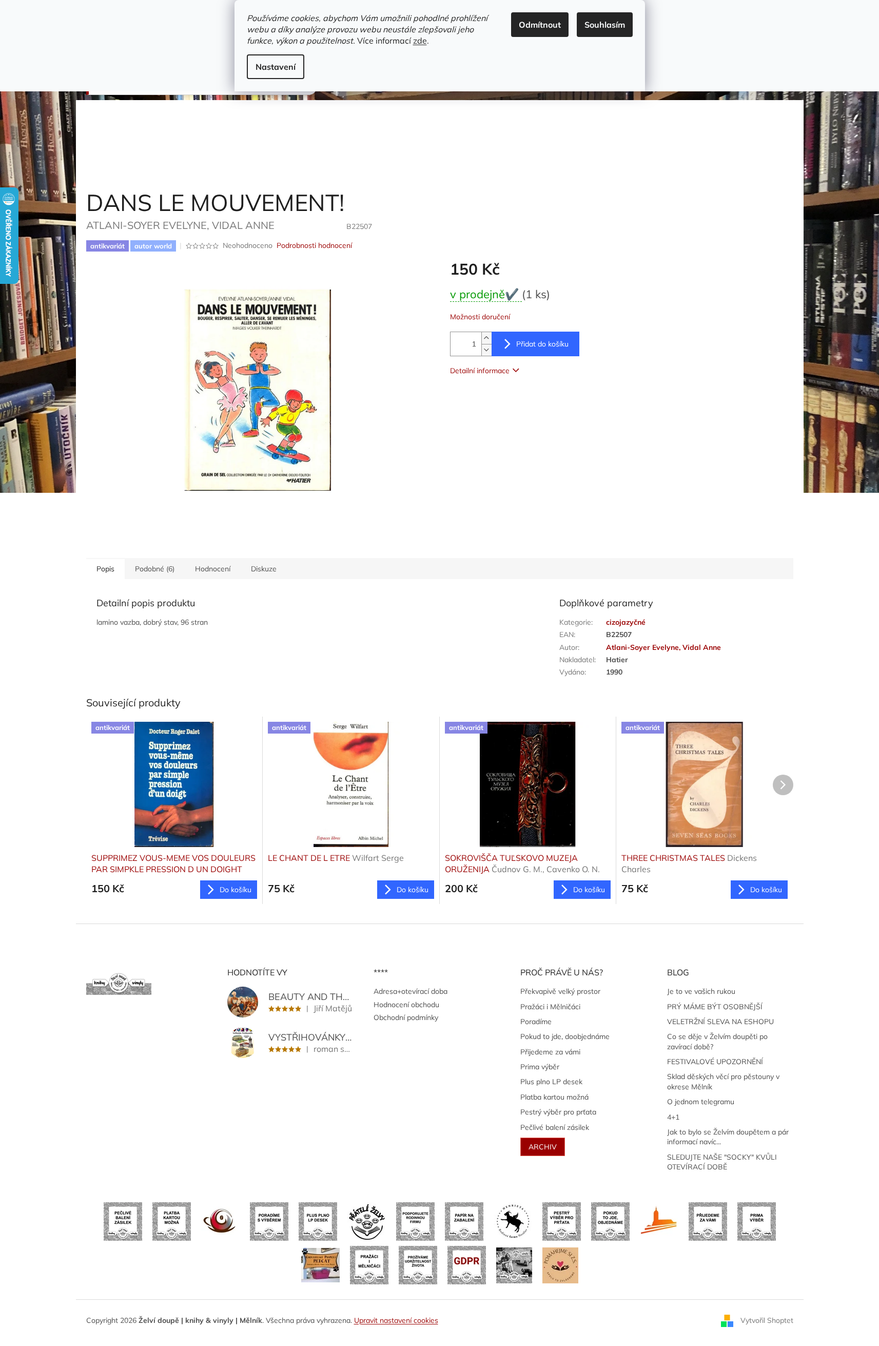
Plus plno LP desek (551, 1081)
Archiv (543, 1146)
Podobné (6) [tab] (154, 568)
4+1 (673, 1117)
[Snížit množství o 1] (486, 350)
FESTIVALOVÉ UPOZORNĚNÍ (715, 1061)
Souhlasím (604, 25)
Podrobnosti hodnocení (314, 245)
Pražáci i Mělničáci (550, 1006)
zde (420, 40)
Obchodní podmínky (406, 1017)
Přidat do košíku (542, 344)
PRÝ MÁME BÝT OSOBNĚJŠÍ (715, 1006)
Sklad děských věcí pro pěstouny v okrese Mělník (723, 1081)
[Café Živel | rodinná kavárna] (220, 1220)
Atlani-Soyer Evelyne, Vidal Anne (663, 647)
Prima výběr (539, 1066)
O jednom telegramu (700, 1101)
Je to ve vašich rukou (701, 991)
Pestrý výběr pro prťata (558, 1112)
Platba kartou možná (554, 1097)
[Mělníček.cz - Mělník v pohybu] (659, 1220)
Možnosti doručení (480, 316)
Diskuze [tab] (264, 568)
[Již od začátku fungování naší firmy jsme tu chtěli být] (369, 1264)
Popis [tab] (105, 568)
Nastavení (276, 67)
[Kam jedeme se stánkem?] (514, 1264)
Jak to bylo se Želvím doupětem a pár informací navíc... (728, 1136)
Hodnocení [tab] (212, 568)
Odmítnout (540, 25)
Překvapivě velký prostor (560, 991)
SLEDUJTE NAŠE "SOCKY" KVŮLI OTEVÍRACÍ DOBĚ (722, 1161)
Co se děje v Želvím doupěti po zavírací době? (717, 1041)
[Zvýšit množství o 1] (486, 338)
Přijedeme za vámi (550, 1051)
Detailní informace (480, 370)
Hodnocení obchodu (406, 1004)
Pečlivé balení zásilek (554, 1127)
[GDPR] (466, 1264)
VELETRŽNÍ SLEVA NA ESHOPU (720, 1021)
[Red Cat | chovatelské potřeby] (320, 1264)
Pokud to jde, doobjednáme (565, 1036)
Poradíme (536, 1021)
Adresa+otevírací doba (410, 991)
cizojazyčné (626, 622)
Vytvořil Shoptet (766, 1319)
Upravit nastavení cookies (396, 1320)
